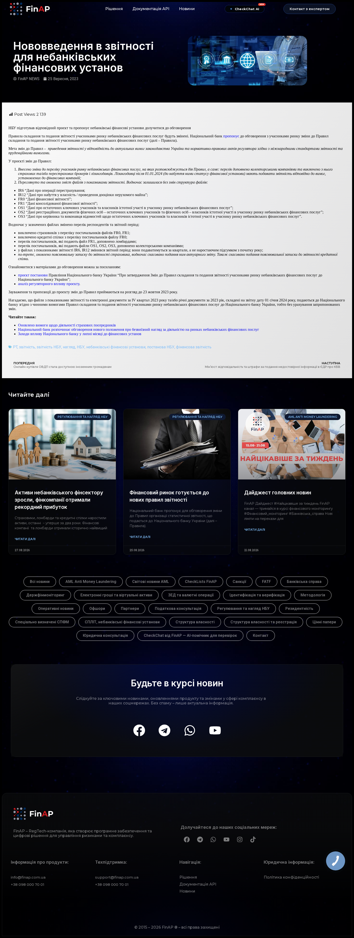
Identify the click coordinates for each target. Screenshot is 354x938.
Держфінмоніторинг (45, 595)
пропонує (231, 136)
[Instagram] (240, 840)
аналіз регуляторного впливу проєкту (48, 284)
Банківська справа (304, 581)
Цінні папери (324, 622)
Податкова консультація (178, 608)
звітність (27, 347)
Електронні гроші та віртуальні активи (116, 595)
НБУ (81, 347)
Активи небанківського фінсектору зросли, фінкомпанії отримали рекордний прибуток (59, 500)
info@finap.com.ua (28, 877)
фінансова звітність (193, 347)
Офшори (97, 608)
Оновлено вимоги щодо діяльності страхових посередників (67, 325)
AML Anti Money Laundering (91, 581)
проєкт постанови (33, 275)
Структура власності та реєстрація (263, 622)
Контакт (261, 635)
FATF (266, 581)
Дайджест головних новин (277, 493)
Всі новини (40, 581)
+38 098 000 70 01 (27, 884)
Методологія (313, 595)
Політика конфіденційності (291, 877)
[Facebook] (139, 730)
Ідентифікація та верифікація (257, 595)
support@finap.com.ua (116, 877)
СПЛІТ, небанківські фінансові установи (122, 622)
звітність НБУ (49, 347)
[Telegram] (164, 730)
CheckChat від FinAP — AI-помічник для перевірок (190, 635)
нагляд (69, 347)
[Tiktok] (253, 840)
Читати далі (25, 539)
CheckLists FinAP (201, 581)
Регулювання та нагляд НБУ (243, 608)
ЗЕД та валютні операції (191, 595)
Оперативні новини (55, 608)
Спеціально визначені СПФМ (42, 622)
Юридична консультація (105, 635)
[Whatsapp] (190, 730)
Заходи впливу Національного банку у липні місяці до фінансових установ (79, 334)
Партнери (130, 608)
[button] (309, 9)
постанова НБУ (160, 347)
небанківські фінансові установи (115, 347)
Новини (187, 8)
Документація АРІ (150, 8)
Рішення (114, 8)
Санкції (239, 581)
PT (15, 347)
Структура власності (195, 622)
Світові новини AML (150, 581)
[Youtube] (215, 730)
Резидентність (299, 608)
